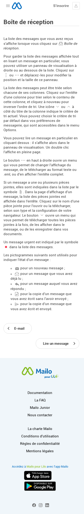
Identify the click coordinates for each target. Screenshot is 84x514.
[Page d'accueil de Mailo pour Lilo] (17, 5)
